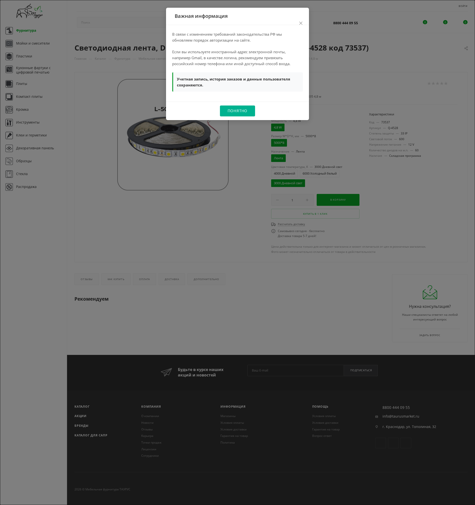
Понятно (238, 110)
